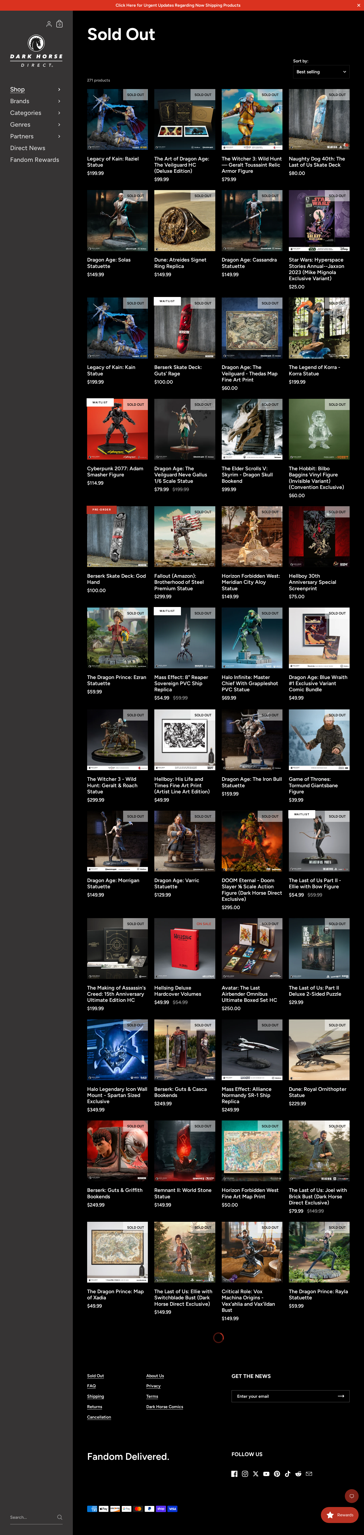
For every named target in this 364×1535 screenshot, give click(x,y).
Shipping (95, 1385)
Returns (94, 1396)
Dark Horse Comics (164, 1396)
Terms (152, 1385)
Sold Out (95, 1365)
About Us (155, 1365)
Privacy (153, 1375)
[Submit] (60, 1517)
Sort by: (300, 61)
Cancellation (99, 1406)
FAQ (91, 1375)
